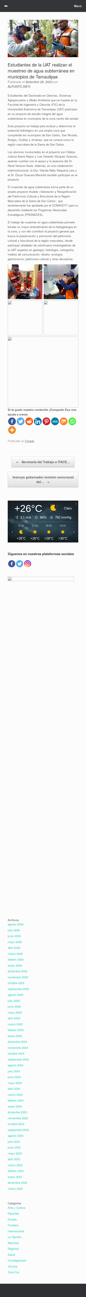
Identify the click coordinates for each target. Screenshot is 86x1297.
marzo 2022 (15, 1188)
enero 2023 (15, 1177)
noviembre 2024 (18, 1047)
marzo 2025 (15, 1024)
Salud (11, 1254)
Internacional (16, 1231)
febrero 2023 (16, 1171)
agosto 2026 (15, 924)
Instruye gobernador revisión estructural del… (43, 479)
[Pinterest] (46, 421)
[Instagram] (27, 563)
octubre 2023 (16, 1124)
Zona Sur (13, 1272)
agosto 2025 (15, 995)
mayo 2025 (15, 1012)
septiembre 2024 (18, 1059)
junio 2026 (14, 936)
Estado (29, 441)
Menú (78, 6)
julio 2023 (14, 1141)
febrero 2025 (16, 1030)
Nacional (13, 1243)
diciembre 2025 (17, 971)
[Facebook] (12, 421)
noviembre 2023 (18, 1118)
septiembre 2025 (18, 989)
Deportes (13, 1213)
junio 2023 (14, 1147)
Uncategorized (17, 1260)
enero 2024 (15, 1106)
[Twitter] (20, 421)
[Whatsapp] (72, 421)
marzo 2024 (15, 1094)
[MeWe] (55, 421)
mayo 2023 (15, 1153)
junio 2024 (14, 1077)
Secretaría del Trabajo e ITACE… (43, 462)
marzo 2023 (15, 1165)
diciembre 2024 (17, 1042)
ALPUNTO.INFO (19, 86)
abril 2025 (14, 1018)
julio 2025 (14, 1001)
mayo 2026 (15, 942)
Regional (13, 1248)
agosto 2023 (15, 1135)
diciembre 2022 (17, 1182)
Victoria (12, 1266)
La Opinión (14, 1237)
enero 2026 (15, 965)
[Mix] (63, 421)
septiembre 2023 (18, 1130)
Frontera (13, 1225)
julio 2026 (14, 930)
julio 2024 (14, 1071)
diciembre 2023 (17, 1112)
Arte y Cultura (16, 1207)
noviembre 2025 (18, 977)
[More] (12, 430)
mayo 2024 (15, 1083)
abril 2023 (14, 1159)
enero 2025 (15, 1036)
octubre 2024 (16, 1053)
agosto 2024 (15, 1065)
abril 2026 (14, 948)
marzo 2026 (15, 954)
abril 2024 (14, 1088)
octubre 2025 (16, 983)
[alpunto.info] (6, 6)
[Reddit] (29, 421)
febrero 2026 (16, 959)
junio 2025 (14, 1006)
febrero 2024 (16, 1100)
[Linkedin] (38, 421)
